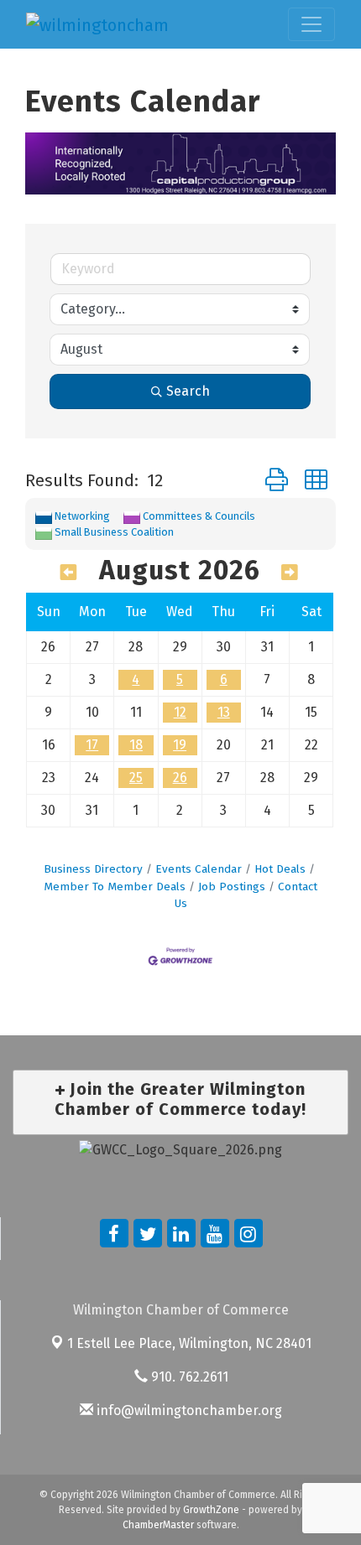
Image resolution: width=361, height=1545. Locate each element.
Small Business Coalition (114, 532)
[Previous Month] (69, 573)
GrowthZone (211, 1510)
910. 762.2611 (188, 1377)
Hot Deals (280, 869)
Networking (82, 516)
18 (136, 745)
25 (136, 777)
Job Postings (231, 886)
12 (180, 712)
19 (179, 745)
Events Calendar (198, 869)
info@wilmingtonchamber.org (187, 1410)
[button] (276, 481)
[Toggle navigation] (311, 24)
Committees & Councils (199, 516)
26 (180, 777)
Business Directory (93, 869)
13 (223, 712)
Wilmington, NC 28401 (189, 1343)
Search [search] (188, 391)
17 (92, 745)
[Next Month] (290, 573)
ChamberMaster (158, 1525)
